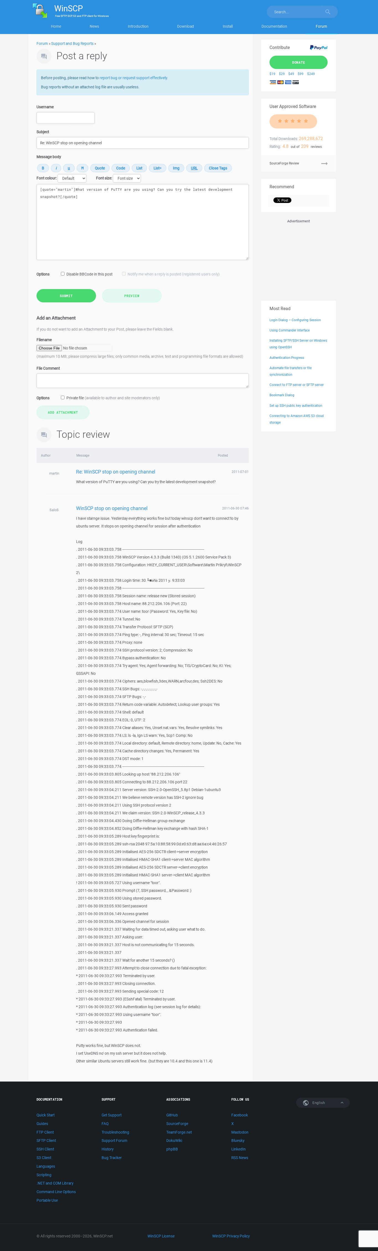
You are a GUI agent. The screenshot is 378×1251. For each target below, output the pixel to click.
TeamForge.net (179, 1132)
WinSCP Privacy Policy (231, 1236)
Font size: (104, 178)
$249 (311, 74)
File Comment (48, 368)
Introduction (138, 26)
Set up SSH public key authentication (296, 405)
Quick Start (46, 1115)
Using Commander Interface (290, 330)
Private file (113, 397)
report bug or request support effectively (133, 77)
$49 (291, 74)
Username (45, 106)
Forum (321, 26)
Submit (66, 296)
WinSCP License (161, 1236)
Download (185, 26)
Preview (131, 296)
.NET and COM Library (55, 1183)
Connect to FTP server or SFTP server (297, 385)
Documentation (274, 26)
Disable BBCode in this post (89, 274)
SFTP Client (46, 1140)
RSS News (239, 1157)
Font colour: (47, 178)
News (94, 26)
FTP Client (45, 1132)
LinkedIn (238, 1149)
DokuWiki (174, 1140)
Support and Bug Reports (72, 43)
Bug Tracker (112, 1157)
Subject (43, 131)
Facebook (239, 1115)
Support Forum (114, 1140)
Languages (46, 1166)
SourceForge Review (284, 163)
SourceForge (177, 1123)
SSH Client (45, 1149)
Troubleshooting (115, 1132)
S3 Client (44, 1157)
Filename (44, 339)
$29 (282, 74)
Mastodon (239, 1132)
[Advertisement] (298, 259)
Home (56, 26)
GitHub (172, 1115)
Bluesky (237, 1140)
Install (228, 26)
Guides (42, 1123)
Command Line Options (56, 1191)
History (107, 1149)
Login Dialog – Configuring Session (295, 320)
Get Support (111, 1115)
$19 (272, 74)
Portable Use (47, 1200)
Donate (298, 62)
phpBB (172, 1149)
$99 (301, 74)
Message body (49, 156)
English (318, 1102)
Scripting (44, 1174)
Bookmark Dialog (282, 395)
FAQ (105, 1123)
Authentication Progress (287, 358)
